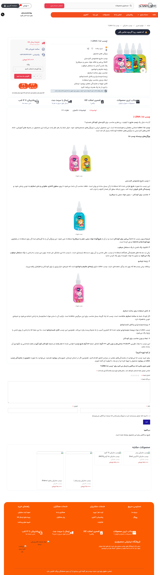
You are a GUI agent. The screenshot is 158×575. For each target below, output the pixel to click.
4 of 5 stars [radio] (133, 375)
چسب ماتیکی (127, 26)
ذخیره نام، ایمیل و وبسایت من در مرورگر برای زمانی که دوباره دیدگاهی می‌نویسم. (120, 416)
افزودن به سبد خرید (23, 76)
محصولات (106, 15)
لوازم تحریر (139, 26)
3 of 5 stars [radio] (135, 375)
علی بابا (95, 15)
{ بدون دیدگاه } (99, 49)
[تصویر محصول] (50, 465)
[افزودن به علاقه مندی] (92, 48)
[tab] (93, 110)
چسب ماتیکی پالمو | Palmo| (52, 481)
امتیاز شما (146, 375)
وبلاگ (135, 517)
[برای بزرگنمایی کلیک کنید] (143, 70)
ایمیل (75, 406)
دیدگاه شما (145, 379)
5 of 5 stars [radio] (131, 375)
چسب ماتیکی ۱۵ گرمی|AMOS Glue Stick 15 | (109, 457)
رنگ (28, 64)
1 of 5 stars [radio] (138, 375)
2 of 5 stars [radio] (137, 375)
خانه (148, 26)
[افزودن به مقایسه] (88, 49)
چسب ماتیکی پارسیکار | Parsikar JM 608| (82, 482)
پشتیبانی (129, 15)
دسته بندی (144, 15)
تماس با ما (118, 15)
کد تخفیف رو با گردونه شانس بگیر (131, 32)
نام (148, 406)
